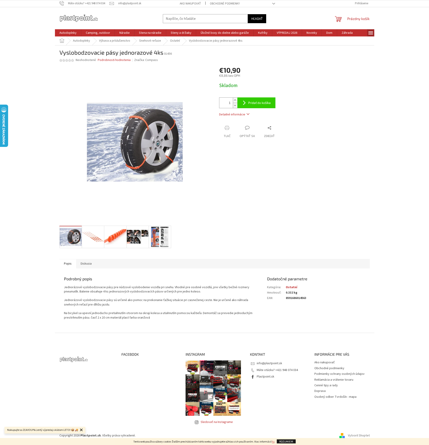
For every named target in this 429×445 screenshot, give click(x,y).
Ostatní (291, 287)
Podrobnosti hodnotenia (114, 60)
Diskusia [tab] (86, 263)
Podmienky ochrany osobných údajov (339, 374)
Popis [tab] (68, 263)
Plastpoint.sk (265, 376)
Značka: (146, 60)
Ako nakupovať (190, 4)
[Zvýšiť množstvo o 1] (235, 100)
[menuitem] (68, 32)
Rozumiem (286, 441)
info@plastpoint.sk (269, 363)
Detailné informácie (232, 114)
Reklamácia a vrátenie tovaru (333, 380)
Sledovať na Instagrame (217, 422)
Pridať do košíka (259, 103)
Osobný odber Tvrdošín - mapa (335, 397)
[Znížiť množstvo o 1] (235, 105)
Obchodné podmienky (225, 4)
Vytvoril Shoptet (359, 436)
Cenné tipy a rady (326, 385)
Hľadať (257, 18)
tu (273, 442)
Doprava (320, 391)
